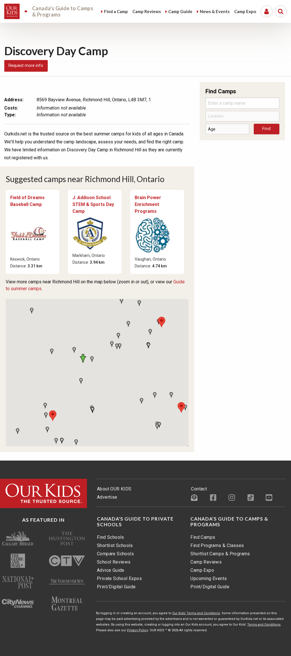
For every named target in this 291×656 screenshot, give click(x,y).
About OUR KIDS (114, 489)
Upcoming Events (208, 578)
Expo (245, 11)
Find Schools (110, 537)
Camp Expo (202, 570)
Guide (180, 11)
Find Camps (202, 537)
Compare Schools (115, 553)
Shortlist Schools (115, 545)
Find (116, 11)
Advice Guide (110, 570)
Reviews (146, 11)
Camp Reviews (206, 562)
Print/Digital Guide (116, 586)
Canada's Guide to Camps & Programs (229, 521)
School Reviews (114, 562)
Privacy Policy (137, 630)
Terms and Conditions (263, 624)
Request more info (26, 65)
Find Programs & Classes (217, 545)
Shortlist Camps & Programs (220, 553)
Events (215, 11)
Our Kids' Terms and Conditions (196, 613)
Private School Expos (119, 578)
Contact (199, 489)
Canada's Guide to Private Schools (135, 521)
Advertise (107, 497)
